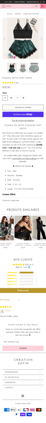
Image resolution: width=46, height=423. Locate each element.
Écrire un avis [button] (23, 290)
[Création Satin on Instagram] (23, 396)
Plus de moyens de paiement (23, 120)
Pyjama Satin (15, 200)
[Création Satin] (23, 6)
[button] (8, 82)
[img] (5, 307)
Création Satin (25, 403)
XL (23, 98)
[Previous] (4, 38)
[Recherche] (37, 6)
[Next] (41, 38)
